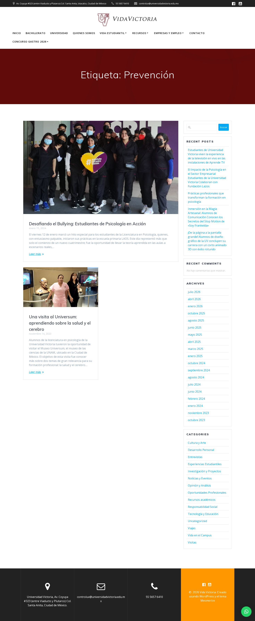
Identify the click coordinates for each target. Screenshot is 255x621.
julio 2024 (194, 384)
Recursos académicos (201, 500)
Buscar (223, 127)
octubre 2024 (196, 363)
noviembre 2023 (198, 413)
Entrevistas (195, 457)
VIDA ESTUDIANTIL (112, 33)
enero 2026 (195, 306)
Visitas (192, 542)
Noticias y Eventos (200, 478)
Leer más (35, 254)
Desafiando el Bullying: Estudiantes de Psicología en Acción (87, 223)
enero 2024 (195, 406)
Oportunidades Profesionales (207, 492)
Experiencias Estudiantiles (205, 464)
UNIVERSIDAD (59, 33)
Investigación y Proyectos (204, 471)
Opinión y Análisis (199, 485)
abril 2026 (194, 299)
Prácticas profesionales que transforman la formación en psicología (207, 197)
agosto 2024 (196, 377)
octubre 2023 (196, 420)
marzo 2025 (195, 349)
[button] (246, 611)
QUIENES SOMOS (84, 33)
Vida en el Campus (200, 535)
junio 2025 (194, 327)
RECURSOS (139, 33)
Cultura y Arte (197, 443)
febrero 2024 (196, 399)
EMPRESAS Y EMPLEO (168, 33)
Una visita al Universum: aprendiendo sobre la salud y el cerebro (60, 323)
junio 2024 (194, 391)
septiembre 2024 (199, 370)
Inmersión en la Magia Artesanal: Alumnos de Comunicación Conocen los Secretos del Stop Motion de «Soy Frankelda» (206, 217)
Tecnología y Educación (203, 514)
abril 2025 (194, 342)
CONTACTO (197, 33)
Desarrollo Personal (201, 450)
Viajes (192, 528)
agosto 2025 (196, 320)
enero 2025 (195, 356)
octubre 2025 (196, 313)
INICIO (16, 33)
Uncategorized (197, 521)
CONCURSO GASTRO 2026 (29, 41)
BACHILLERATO (35, 33)
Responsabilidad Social (202, 507)
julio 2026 (194, 292)
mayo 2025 (195, 335)
